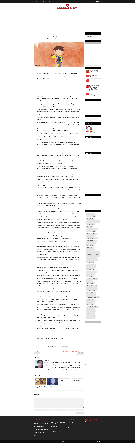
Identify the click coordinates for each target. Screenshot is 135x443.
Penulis (49, 1)
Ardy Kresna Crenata (92, 228)
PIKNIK (63, 11)
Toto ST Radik (91, 315)
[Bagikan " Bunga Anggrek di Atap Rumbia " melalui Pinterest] (62, 346)
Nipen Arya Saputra (92, 290)
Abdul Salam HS (91, 216)
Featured (66, 38)
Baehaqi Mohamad (91, 233)
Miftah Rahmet (91, 283)
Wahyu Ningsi (90, 318)
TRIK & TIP (80, 11)
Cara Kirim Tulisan (71, 422)
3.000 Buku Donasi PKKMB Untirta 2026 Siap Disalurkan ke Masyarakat (94, 80)
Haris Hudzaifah (91, 267)
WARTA (52, 11)
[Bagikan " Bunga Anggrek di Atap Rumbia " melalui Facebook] (55, 346)
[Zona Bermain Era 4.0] (52, 381)
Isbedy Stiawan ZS (91, 271)
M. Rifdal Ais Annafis (92, 278)
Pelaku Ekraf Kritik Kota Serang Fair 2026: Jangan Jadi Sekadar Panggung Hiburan (94, 94)
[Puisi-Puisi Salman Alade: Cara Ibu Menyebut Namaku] (87, 71)
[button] (86, 25)
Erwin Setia (90, 247)
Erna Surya (90, 245)
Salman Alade (90, 301)
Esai (66, 11)
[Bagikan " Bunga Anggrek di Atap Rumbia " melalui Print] (68, 346)
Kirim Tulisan (40, 1)
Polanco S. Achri (91, 294)
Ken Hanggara (90, 274)
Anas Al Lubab (90, 224)
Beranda (35, 1)
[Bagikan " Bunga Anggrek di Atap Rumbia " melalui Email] (66, 346)
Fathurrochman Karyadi (93, 252)
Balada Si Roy (90, 235)
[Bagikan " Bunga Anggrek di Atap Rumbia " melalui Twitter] (57, 346)
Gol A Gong (90, 262)
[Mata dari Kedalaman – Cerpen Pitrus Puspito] (87, 76)
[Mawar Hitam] (64, 378)
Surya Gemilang (91, 311)
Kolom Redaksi (86, 11)
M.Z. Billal (90, 281)
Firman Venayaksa (91, 257)
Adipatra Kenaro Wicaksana (93, 222)
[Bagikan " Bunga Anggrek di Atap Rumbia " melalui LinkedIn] (64, 346)
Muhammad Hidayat (92, 285)
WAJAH (75, 11)
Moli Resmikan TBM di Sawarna (76, 381)
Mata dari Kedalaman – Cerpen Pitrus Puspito (93, 76)
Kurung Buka (66, 441)
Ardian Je (90, 226)
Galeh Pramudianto (92, 260)
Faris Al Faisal (90, 249)
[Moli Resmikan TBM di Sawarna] (77, 378)
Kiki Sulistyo (90, 276)
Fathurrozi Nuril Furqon (92, 255)
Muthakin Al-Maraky (92, 287)
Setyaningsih (90, 308)
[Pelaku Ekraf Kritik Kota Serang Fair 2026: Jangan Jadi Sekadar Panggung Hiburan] (87, 94)
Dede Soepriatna (91, 242)
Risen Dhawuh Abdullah (93, 297)
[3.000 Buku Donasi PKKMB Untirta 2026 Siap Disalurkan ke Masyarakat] (87, 80)
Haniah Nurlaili (91, 264)
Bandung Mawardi (92, 238)
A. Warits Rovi (52, 38)
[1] (37, 338)
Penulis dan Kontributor (72, 425)
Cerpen (62, 38)
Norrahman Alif (91, 292)
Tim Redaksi (45, 1)
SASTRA (57, 11)
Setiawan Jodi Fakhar (92, 306)
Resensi (70, 11)
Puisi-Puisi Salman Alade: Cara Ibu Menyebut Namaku (94, 71)
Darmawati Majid (91, 240)
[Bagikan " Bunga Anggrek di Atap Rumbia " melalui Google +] (60, 346)
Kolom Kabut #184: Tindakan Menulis (40, 387)
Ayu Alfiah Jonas (91, 231)
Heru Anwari (90, 269)
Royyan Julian (90, 299)
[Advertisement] (59, 24)
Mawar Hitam (61, 380)
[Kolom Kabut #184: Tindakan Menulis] (40, 381)
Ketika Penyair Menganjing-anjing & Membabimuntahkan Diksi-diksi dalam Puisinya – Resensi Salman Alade (94, 87)
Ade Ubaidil (90, 218)
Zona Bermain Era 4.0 (51, 386)
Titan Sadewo (91, 313)
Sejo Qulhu (90, 304)
